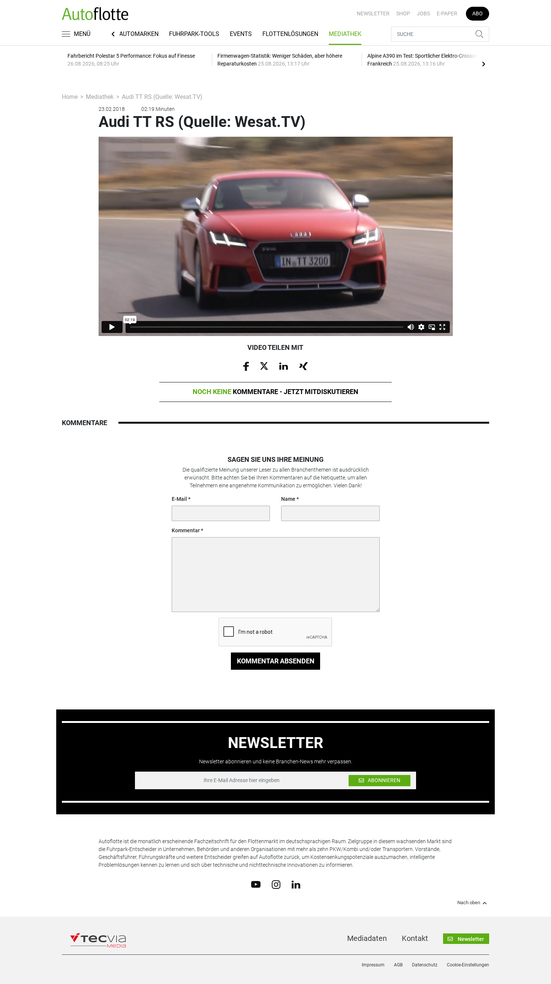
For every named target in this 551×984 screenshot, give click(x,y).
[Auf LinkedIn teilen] (283, 366)
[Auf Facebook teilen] (246, 366)
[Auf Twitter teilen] (264, 366)
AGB (398, 965)
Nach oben (468, 902)
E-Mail (179, 499)
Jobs (423, 13)
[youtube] (256, 884)
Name (288, 499)
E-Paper (447, 13)
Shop (403, 13)
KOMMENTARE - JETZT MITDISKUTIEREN (275, 392)
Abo (477, 13)
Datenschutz (424, 965)
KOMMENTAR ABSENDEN (275, 661)
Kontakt (415, 938)
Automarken (139, 33)
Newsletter (373, 13)
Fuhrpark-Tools (194, 33)
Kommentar (186, 530)
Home (70, 96)
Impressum (373, 965)
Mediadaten (367, 938)
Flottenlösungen (290, 33)
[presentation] (483, 63)
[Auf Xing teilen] (303, 366)
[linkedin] (296, 884)
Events (241, 33)
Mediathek (345, 33)
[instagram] (276, 884)
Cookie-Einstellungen (468, 965)
